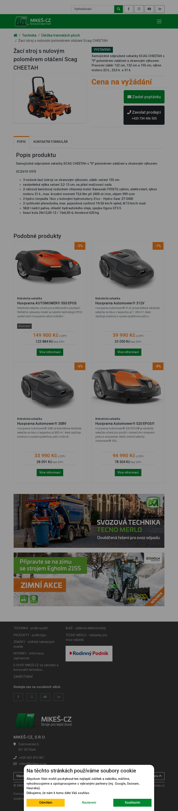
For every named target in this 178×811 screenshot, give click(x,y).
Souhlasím (132, 802)
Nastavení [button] (89, 802)
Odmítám (45, 802)
